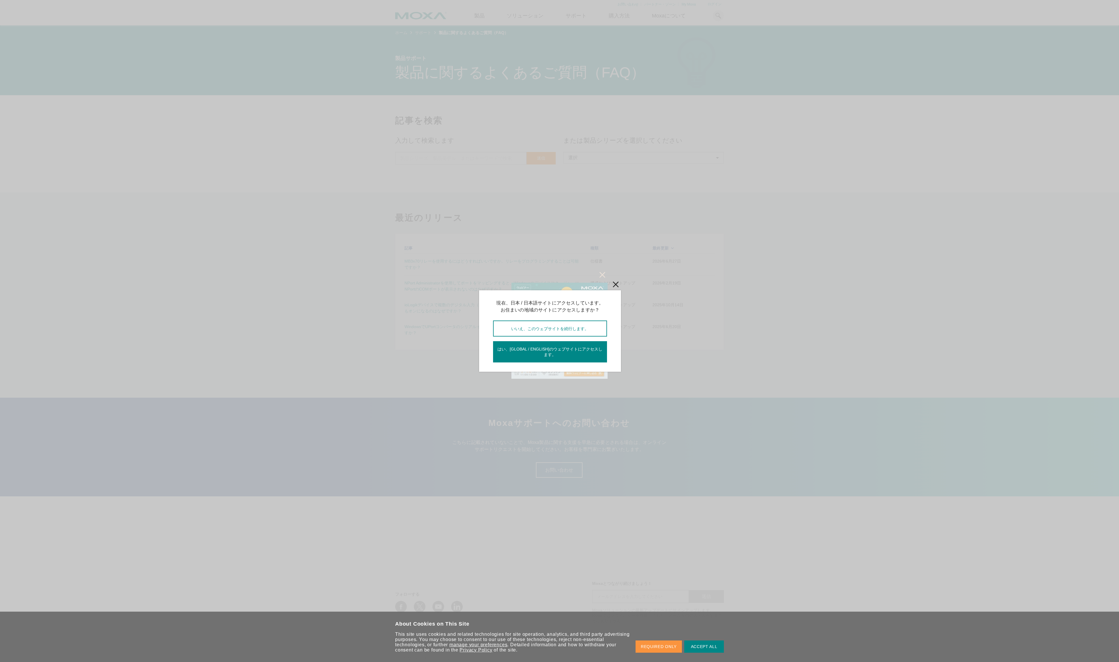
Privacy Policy (476, 649)
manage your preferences (478, 644)
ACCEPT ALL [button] (704, 646)
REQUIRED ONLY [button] (659, 646)
